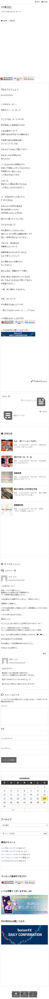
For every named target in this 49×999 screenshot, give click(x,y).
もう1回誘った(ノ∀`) (8, 848)
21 (31, 798)
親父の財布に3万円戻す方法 (25, 489)
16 (44, 794)
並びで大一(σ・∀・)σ (23, 457)
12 (18, 794)
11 (11, 794)
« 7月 (12, 810)
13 (24, 794)
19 (18, 798)
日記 (13, 21)
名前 (2, 729)
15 (38, 794)
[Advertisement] (24, 49)
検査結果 (17, 473)
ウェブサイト (6, 748)
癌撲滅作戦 (18, 505)
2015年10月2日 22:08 (16, 580)
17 (5, 798)
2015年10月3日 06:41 (17, 663)
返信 (44, 653)
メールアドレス (6, 738)
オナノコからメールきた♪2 (10, 854)
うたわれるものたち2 (8, 861)
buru (45, 381)
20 (24, 798)
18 (11, 798)
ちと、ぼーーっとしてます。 (26, 441)
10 (4, 794)
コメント (4, 706)
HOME (5, 21)
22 (38, 798)
